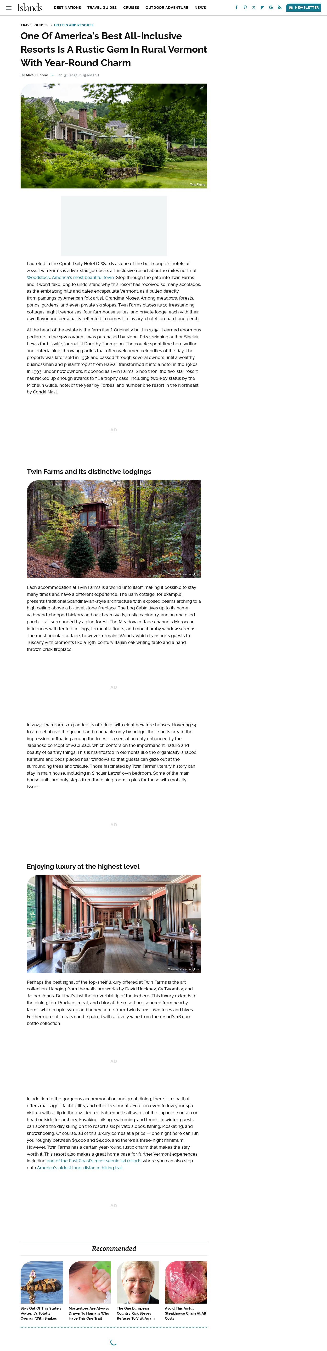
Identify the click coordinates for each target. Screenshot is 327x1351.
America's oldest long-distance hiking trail (80, 1167)
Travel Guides (102, 8)
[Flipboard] (262, 8)
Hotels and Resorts (74, 25)
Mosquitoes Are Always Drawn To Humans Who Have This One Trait (89, 1313)
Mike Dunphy (37, 75)
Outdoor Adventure (167, 8)
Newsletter (307, 7)
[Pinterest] (245, 8)
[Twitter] (253, 8)
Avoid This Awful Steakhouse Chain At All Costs (185, 1313)
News (200, 8)
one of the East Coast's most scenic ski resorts (94, 1160)
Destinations (67, 8)
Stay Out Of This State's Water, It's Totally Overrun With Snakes (41, 1313)
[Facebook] (236, 8)
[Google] (271, 8)
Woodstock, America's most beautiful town (70, 277)
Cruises (131, 8)
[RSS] (279, 8)
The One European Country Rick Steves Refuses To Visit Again (136, 1313)
